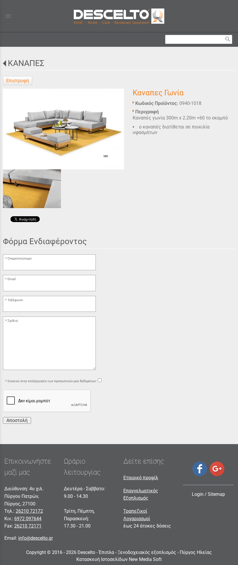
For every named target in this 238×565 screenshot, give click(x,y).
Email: (12, 279)
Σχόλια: (13, 321)
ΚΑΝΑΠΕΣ (26, 63)
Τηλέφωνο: (16, 300)
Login (197, 494)
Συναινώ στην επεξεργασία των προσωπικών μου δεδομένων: (52, 381)
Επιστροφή (17, 80)
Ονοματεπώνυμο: (20, 258)
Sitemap (216, 494)
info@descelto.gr (35, 538)
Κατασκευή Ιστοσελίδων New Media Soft (119, 559)
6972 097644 (28, 518)
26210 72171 (28, 526)
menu (8, 15)
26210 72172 (29, 511)
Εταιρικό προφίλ (140, 477)
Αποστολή (17, 420)
